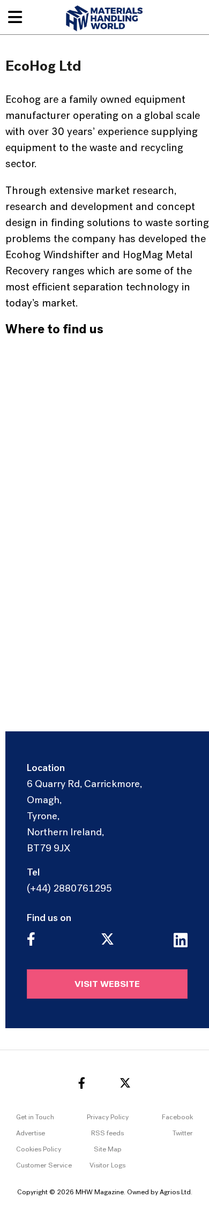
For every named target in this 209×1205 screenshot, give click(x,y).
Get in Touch (35, 1117)
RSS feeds (107, 1133)
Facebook (177, 1117)
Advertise (30, 1133)
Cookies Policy (38, 1149)
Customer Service (44, 1165)
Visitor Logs (107, 1165)
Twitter (183, 1133)
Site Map (108, 1149)
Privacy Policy (108, 1117)
